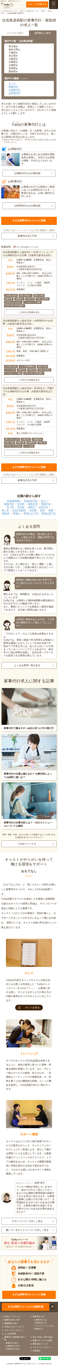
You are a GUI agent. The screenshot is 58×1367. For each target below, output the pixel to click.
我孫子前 (33, 504)
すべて (12, 83)
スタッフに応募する (37, 4)
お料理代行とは (40, 1323)
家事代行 (13, 87)
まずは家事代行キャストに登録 (29, 220)
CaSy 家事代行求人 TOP (9, 11)
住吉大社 (43, 507)
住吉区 (3, 13)
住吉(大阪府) (19, 510)
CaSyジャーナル (27, 843)
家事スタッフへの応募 (42, 1340)
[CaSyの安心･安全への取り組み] (29, 1243)
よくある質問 (10, 1333)
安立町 (21, 507)
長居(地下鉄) (30, 501)
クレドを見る (32, 1007)
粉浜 (42, 510)
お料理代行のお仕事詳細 (27, 205)
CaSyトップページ (12, 1316)
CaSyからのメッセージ (14, 1327)
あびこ (44, 501)
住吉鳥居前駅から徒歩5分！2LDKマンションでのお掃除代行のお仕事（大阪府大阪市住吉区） (28, 254)
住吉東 (33, 510)
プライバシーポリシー (42, 1347)
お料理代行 (15, 93)
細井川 (31, 507)
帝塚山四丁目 (48, 513)
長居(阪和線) (13, 501)
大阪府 (43, 11)
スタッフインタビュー (14, 1330)
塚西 (50, 510)
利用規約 (36, 1351)
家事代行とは (38, 1316)
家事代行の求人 (12, 1343)
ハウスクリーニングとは (44, 1326)
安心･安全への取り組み (43, 1337)
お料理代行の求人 (13, 1349)
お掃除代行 (15, 90)
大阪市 (49, 11)
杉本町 (21, 504)
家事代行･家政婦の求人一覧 (29, 11)
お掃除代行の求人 (13, 1346)
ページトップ (52, 1306)
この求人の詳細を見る (29, 312)
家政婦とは (38, 1329)
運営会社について (40, 1344)
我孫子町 (9, 504)
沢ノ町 (10, 507)
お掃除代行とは (40, 1320)
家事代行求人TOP (27, 236)
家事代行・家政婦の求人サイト (11, 1)
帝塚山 (16, 513)
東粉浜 (5, 513)
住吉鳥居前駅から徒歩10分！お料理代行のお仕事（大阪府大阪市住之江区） (28, 322)
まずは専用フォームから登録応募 (25, 1306)
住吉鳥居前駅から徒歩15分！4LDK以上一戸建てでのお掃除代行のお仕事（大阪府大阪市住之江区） (28, 391)
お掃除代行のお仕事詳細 (27, 173)
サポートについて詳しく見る (27, 1221)
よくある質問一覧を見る (27, 665)
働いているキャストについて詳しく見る (27, 1230)
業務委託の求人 (11, 1323)
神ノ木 (5, 510)
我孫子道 (46, 504)
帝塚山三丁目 (31, 513)
